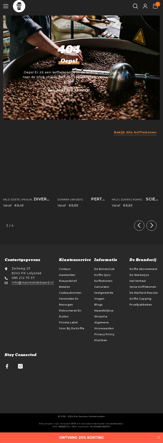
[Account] (145, 6)
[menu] (5, 6)
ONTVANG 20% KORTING (81, 438)
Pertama (98, 199)
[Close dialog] (158, 437)
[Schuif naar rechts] (151, 226)
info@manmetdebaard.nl (33, 282)
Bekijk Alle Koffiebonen (135, 132)
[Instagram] (20, 366)
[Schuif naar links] (139, 226)
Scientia (153, 199)
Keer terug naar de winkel (69, 90)
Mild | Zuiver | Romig (127, 199)
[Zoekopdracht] (135, 6)
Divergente (42, 199)
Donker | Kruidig (70, 199)
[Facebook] (7, 366)
